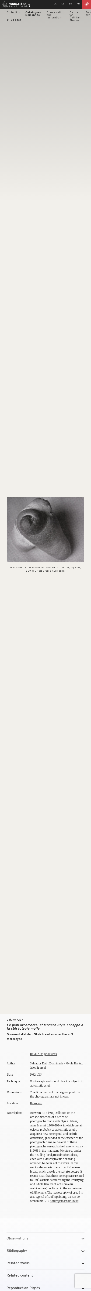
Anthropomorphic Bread (64, 1201)
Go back (16, 20)
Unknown (36, 1103)
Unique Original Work (43, 1054)
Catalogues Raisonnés (33, 14)
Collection (13, 12)
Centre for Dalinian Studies (75, 16)
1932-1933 (36, 1074)
